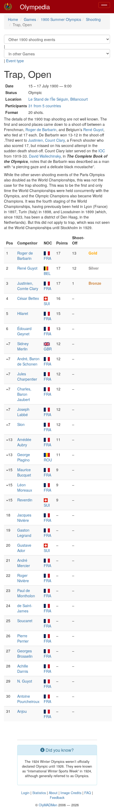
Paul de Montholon (26, 593)
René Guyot (93, 129)
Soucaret (24, 620)
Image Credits (70, 792)
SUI (47, 303)
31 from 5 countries (44, 105)
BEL (47, 273)
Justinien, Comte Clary (27, 286)
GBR (48, 348)
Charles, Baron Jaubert (24, 394)
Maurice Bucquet (24, 472)
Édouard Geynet (24, 331)
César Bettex (28, 298)
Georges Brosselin (25, 653)
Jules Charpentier (27, 376)
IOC (101, 150)
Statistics (39, 792)
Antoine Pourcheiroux (28, 698)
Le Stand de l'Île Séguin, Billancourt (58, 99)
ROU (48, 459)
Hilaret (22, 313)
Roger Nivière (23, 578)
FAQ (87, 792)
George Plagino (23, 457)
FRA (47, 258)
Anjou (22, 711)
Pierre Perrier (23, 638)
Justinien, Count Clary (46, 140)
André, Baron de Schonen (28, 361)
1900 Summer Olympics (61, 19)
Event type (15, 60)
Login (25, 792)
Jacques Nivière (24, 517)
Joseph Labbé (23, 412)
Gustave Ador (24, 547)
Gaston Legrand (24, 532)
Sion (21, 424)
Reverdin (24, 499)
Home (13, 19)
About (53, 792)
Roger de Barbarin (40, 129)
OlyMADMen (48, 805)
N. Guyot (24, 681)
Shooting (93, 19)
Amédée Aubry (24, 442)
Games (30, 19)
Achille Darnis (22, 668)
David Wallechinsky (45, 156)
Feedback (57, 797)
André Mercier (23, 563)
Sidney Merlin (23, 346)
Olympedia (35, 6)
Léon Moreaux (24, 487)
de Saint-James (24, 608)
